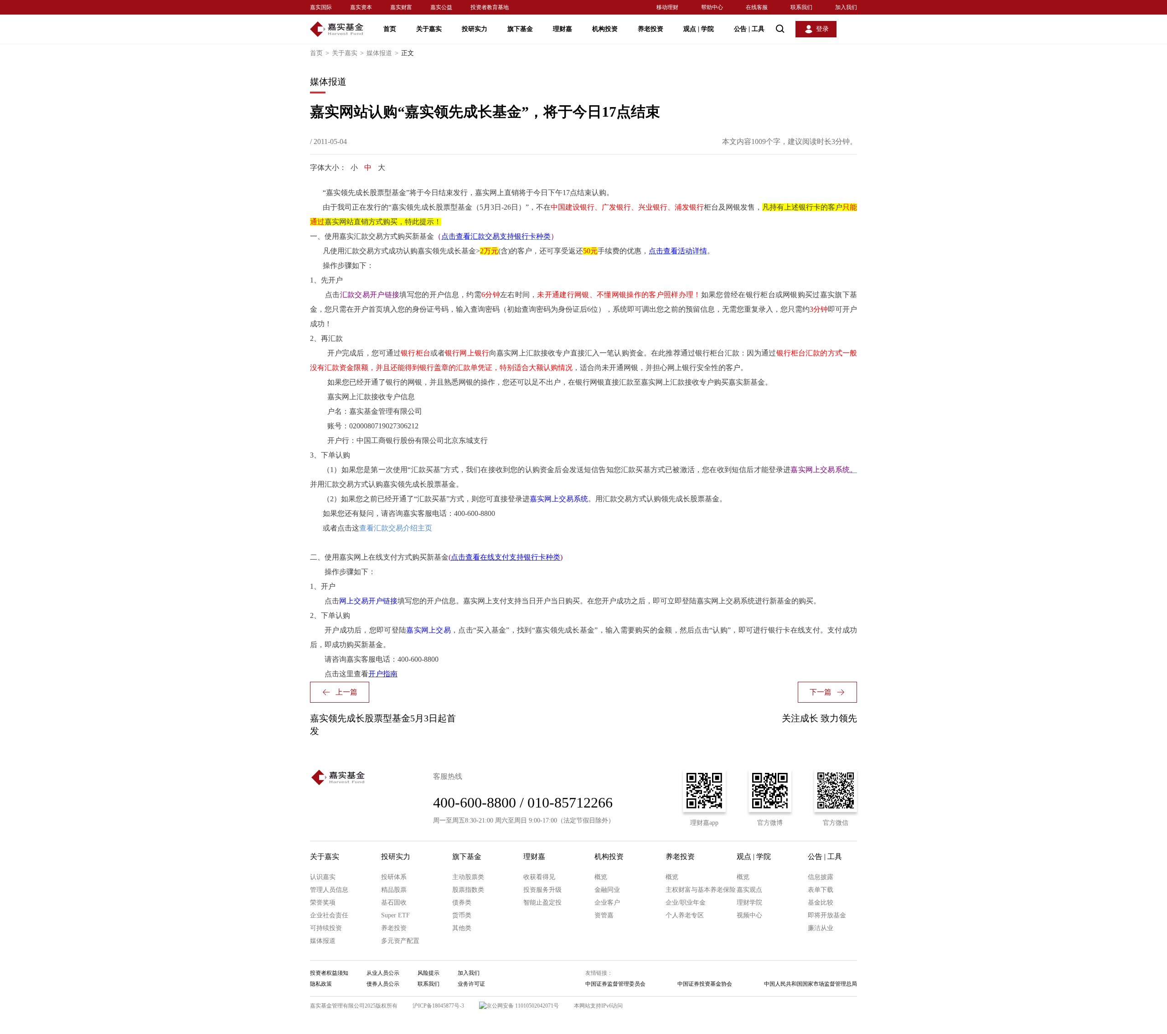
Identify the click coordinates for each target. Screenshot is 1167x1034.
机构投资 (605, 29)
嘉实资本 (361, 7)
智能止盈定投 (542, 902)
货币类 (461, 915)
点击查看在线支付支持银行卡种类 (505, 557)
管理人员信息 (329, 889)
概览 (600, 877)
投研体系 (394, 877)
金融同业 (607, 889)
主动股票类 (468, 877)
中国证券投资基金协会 (704, 984)
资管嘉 (604, 915)
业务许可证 (471, 984)
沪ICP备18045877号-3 (438, 1006)
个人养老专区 (685, 915)
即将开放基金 (827, 915)
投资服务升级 (542, 889)
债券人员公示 (383, 984)
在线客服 (757, 7)
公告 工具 (749, 29)
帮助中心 (712, 7)
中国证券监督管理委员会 (615, 984)
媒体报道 (382, 53)
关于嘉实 (429, 29)
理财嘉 (562, 29)
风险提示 (428, 973)
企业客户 (607, 902)
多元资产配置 (400, 940)
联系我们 (801, 7)
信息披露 (820, 877)
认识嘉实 (323, 877)
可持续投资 (326, 928)
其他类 (461, 928)
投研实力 (474, 29)
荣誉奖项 (323, 902)
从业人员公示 (383, 973)
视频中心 (749, 915)
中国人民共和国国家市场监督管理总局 (810, 984)
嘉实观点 (749, 889)
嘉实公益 (441, 7)
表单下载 (820, 889)
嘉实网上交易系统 (559, 499)
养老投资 (650, 29)
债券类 (461, 902)
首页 (389, 29)
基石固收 (394, 902)
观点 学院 (698, 29)
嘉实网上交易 (428, 630)
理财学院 (749, 902)
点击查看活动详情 (678, 251)
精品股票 (394, 889)
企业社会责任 (329, 915)
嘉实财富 (401, 7)
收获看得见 (539, 877)
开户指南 (383, 674)
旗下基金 (520, 29)
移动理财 (667, 7)
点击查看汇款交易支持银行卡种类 (496, 236)
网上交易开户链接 (368, 601)
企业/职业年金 (686, 902)
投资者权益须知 (329, 973)
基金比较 (820, 902)
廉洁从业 (820, 928)
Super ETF (395, 915)
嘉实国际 (321, 7)
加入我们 (846, 7)
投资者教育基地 (489, 7)
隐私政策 (321, 984)
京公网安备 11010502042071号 (522, 1006)
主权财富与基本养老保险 (701, 889)
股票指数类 (468, 889)
